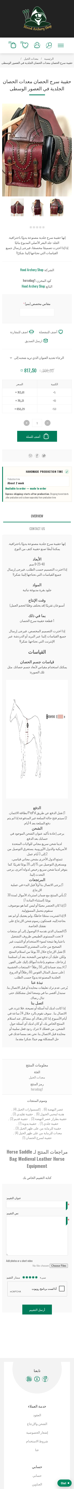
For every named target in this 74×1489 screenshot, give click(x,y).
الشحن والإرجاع (37, 1423)
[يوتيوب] (37, 1379)
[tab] (37, 516)
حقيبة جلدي (50, 1123)
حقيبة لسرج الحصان (38, 1137)
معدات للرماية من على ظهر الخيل (40, 1132)
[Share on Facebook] (37, 456)
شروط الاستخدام (37, 1441)
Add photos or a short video (19, 1261)
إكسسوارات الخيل (28, 1109)
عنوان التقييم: (13, 1198)
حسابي (37, 1475)
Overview (37, 516)
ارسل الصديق (33, 340)
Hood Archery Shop (31, 269)
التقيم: (9, 1277)
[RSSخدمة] (28, 1379)
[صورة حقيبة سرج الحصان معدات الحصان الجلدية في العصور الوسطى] (57, 207)
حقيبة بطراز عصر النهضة (50, 1118)
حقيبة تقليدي (24, 1114)
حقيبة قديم (20, 1118)
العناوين (37, 1484)
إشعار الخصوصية (37, 1432)
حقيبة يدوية (29, 1123)
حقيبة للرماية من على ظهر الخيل (40, 1128)
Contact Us (37, 528)
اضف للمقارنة (19, 331)
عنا (37, 1449)
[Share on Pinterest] (30, 456)
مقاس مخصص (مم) (37, 303)
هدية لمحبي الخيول (51, 1114)
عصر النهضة (55, 1109)
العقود (37, 1415)
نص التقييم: (12, 1213)
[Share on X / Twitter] (44, 456)
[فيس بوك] (45, 1379)
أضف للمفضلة (48, 331)
